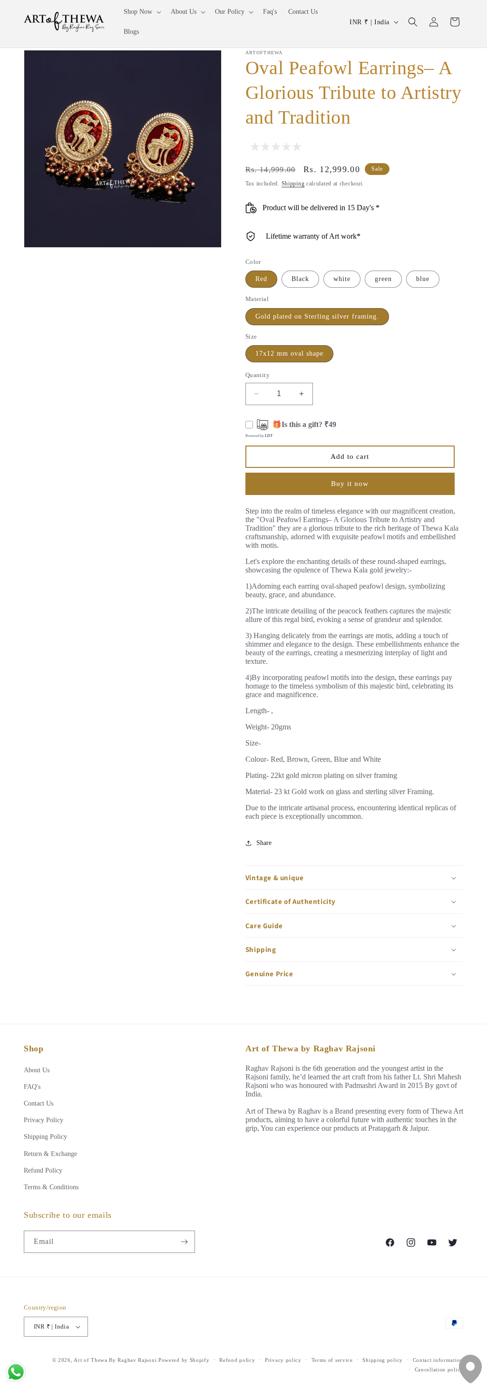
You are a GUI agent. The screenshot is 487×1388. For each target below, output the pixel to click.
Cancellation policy (439, 1369)
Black (300, 278)
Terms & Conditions (51, 1187)
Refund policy (237, 1360)
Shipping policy (382, 1360)
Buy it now (350, 483)
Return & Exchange (50, 1153)
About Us (36, 1070)
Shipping (293, 183)
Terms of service (332, 1360)
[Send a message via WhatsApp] (16, 1372)
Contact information (438, 1360)
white (342, 278)
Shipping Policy (45, 1136)
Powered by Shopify (184, 1360)
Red (261, 278)
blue (422, 278)
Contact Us (38, 1103)
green (383, 278)
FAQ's (32, 1086)
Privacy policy (283, 1360)
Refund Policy (43, 1170)
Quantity (257, 375)
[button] (141, 12)
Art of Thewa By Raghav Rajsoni (115, 1360)
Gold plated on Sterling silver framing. (317, 316)
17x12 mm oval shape (289, 353)
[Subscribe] (184, 1242)
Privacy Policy (43, 1120)
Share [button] (264, 842)
